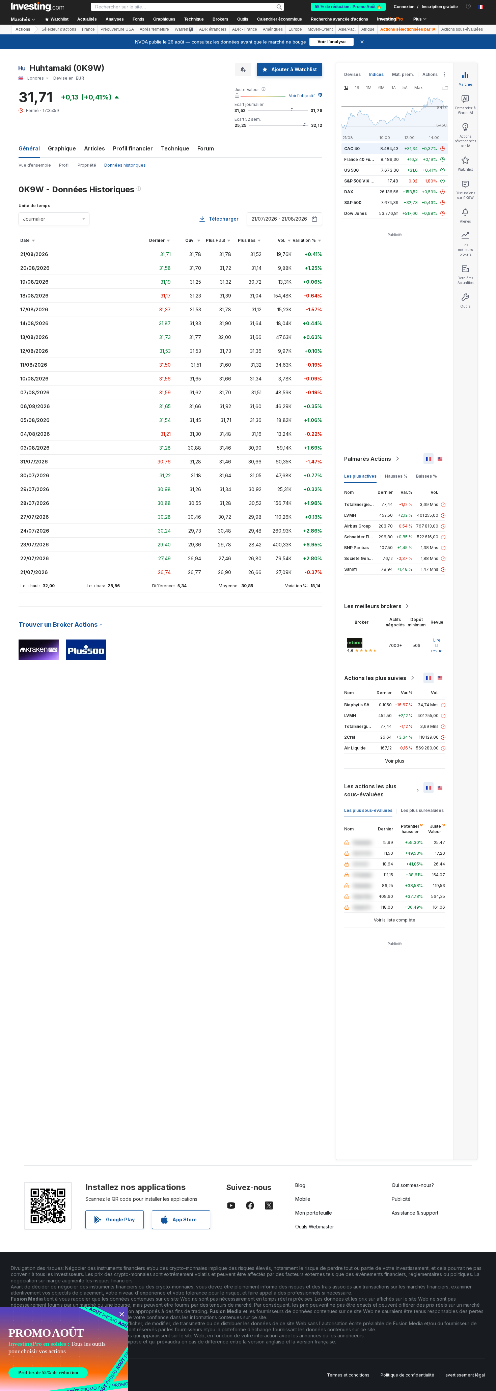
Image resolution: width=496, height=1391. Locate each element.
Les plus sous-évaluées (368, 810)
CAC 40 (352, 148)
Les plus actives (360, 476)
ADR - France (244, 29)
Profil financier (133, 148)
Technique (175, 148)
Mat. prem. (403, 74)
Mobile (302, 1199)
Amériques (273, 29)
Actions (23, 29)
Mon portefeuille (313, 1213)
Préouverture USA (117, 29)
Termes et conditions (348, 1375)
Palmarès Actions (367, 458)
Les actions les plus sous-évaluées (370, 790)
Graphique (62, 148)
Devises (352, 74)
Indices (376, 74)
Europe (295, 29)
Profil (64, 165)
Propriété (87, 165)
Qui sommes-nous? (413, 1185)
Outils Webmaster (314, 1226)
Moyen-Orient (320, 29)
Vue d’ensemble (35, 165)
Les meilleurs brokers (373, 606)
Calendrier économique (279, 19)
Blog (300, 1185)
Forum (205, 148)
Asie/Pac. (347, 29)
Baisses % (426, 476)
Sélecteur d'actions (59, 29)
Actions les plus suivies (375, 678)
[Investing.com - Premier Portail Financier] (37, 6)
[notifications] (468, 6)
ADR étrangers (212, 29)
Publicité (401, 1199)
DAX (348, 191)
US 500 (351, 170)
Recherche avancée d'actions (339, 19)
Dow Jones (355, 213)
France (88, 29)
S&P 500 (352, 202)
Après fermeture (154, 29)
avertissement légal (465, 1375)
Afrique (368, 29)
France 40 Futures (362, 159)
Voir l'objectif (302, 95)
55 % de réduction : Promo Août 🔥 (348, 6)
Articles (94, 148)
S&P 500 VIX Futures (365, 180)
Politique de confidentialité (407, 1375)
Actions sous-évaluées (462, 29)
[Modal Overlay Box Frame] (64, 1349)
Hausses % (396, 476)
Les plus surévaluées (422, 810)
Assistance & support (415, 1213)
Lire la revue (437, 645)
